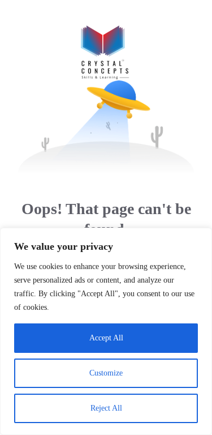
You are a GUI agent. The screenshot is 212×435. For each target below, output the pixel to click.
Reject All (106, 408)
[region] (106, 331)
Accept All (106, 338)
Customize (106, 373)
